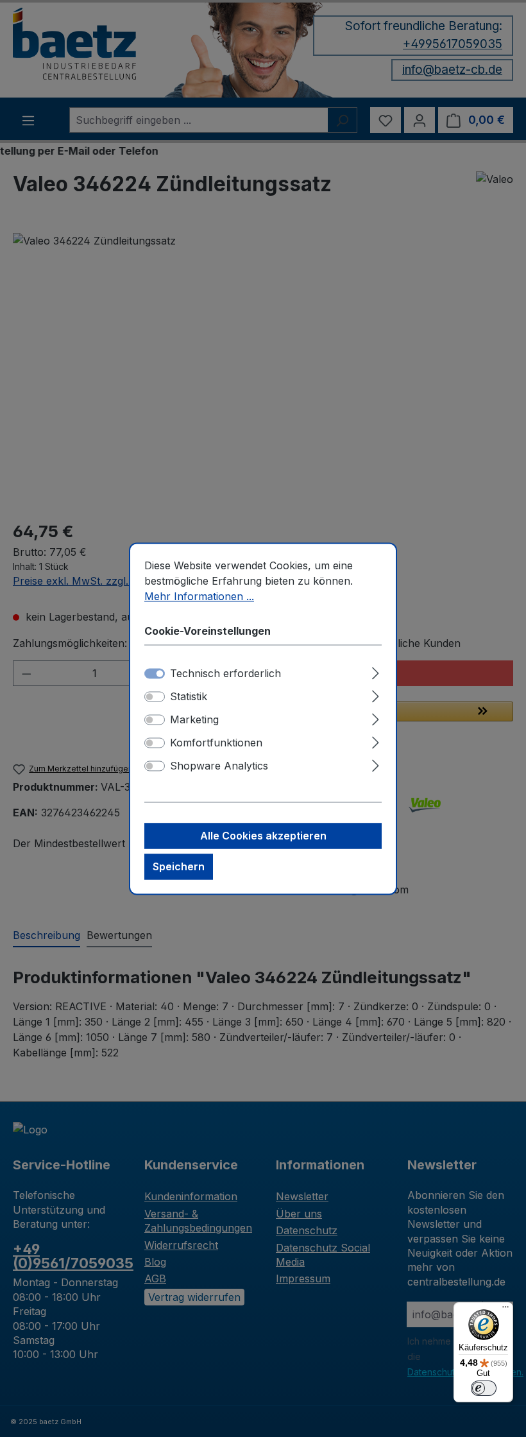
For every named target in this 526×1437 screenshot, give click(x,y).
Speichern (179, 866)
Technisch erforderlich (225, 673)
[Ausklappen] (375, 671)
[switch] (154, 696)
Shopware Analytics (219, 765)
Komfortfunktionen (216, 742)
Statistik (188, 696)
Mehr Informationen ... (199, 596)
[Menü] (505, 1310)
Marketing (194, 719)
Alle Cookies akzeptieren (263, 835)
